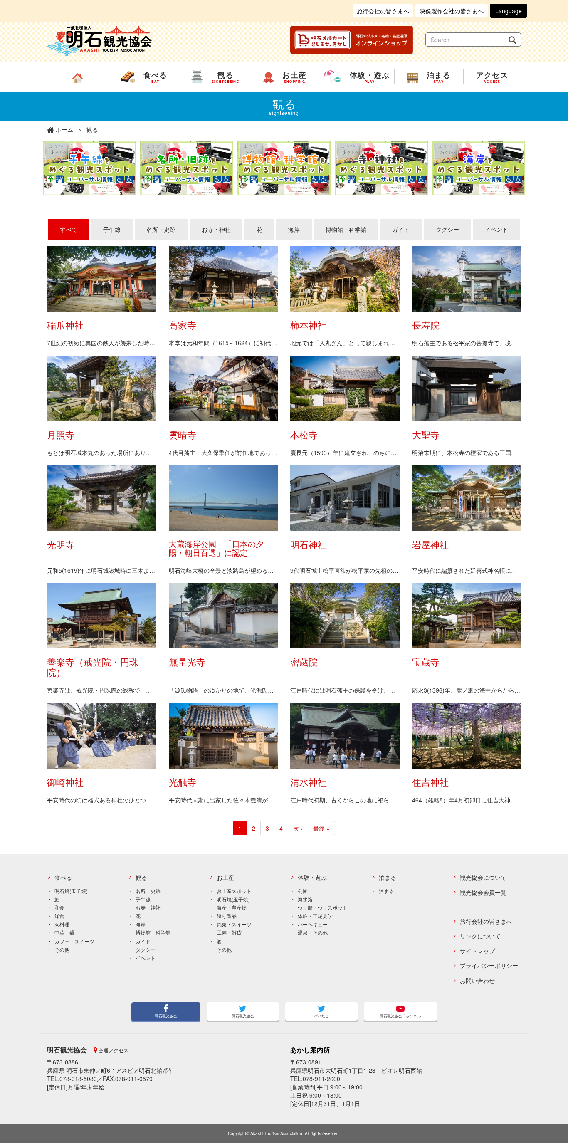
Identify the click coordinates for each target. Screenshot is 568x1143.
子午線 (112, 229)
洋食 (59, 915)
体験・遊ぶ (312, 877)
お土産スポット (234, 890)
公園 (303, 890)
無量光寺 (187, 661)
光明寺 (60, 544)
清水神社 (308, 781)
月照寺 (60, 434)
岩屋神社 (430, 544)
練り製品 (227, 915)
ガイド (401, 229)
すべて (68, 229)
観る (141, 877)
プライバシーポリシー (489, 965)
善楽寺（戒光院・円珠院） (92, 666)
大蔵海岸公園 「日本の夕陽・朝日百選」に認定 (216, 548)
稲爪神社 (65, 324)
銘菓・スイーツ (234, 924)
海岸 (294, 229)
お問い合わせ (477, 980)
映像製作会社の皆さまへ (452, 11)
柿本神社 (308, 324)
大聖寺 (426, 434)
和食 (59, 907)
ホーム (64, 129)
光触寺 (182, 781)
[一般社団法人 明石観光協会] (99, 40)
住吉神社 (430, 781)
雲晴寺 (182, 434)
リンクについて (480, 936)
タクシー (447, 229)
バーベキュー (313, 924)
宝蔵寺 (426, 661)
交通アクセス (112, 1050)
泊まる (387, 877)
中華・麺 (64, 932)
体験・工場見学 (315, 915)
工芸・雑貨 (229, 932)
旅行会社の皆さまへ (383, 11)
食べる (63, 877)
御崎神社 (65, 781)
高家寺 (182, 324)
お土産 (225, 877)
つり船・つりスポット (323, 907)
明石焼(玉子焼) (71, 890)
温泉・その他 (313, 932)
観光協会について (483, 877)
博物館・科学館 (346, 229)
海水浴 (305, 899)
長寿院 (426, 324)
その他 (61, 949)
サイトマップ (477, 951)
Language (508, 11)
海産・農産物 (232, 907)
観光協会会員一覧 (483, 892)
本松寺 (304, 434)
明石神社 (308, 544)
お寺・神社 (216, 229)
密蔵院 (304, 661)
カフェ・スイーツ (74, 941)
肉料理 (61, 924)
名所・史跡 (160, 229)
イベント (496, 229)
